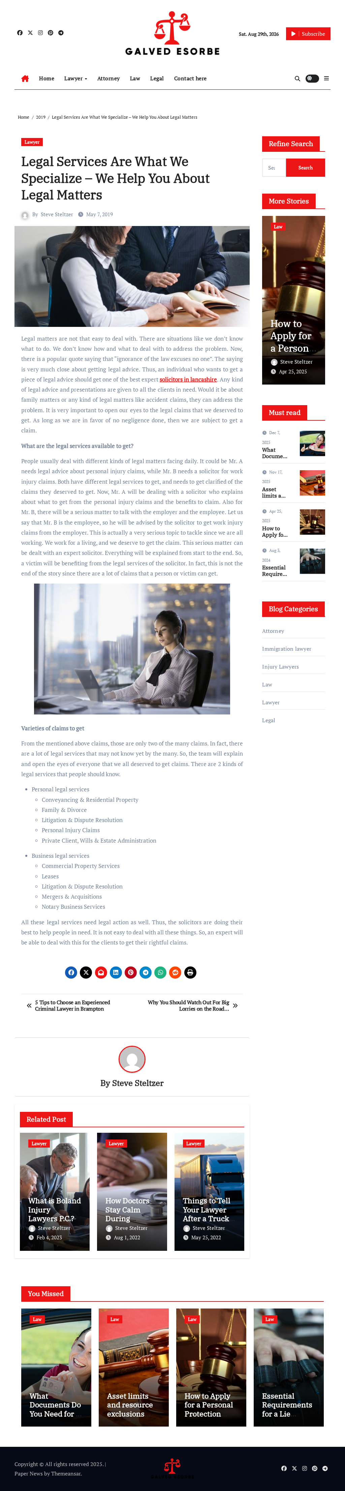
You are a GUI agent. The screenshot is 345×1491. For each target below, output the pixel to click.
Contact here (190, 78)
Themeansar (66, 1473)
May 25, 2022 (206, 1237)
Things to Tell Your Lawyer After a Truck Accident (206, 1213)
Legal (157, 78)
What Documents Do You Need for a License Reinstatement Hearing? (56, 1418)
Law (135, 78)
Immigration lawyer (286, 648)
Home (46, 78)
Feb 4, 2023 (49, 1237)
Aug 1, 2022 (127, 1237)
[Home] (25, 78)
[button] (326, 78)
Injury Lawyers (280, 666)
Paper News (28, 1473)
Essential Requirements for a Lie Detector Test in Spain (287, 1413)
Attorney (108, 78)
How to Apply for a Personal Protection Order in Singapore (294, 354)
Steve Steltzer (57, 214)
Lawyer (74, 78)
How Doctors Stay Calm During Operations (127, 1213)
